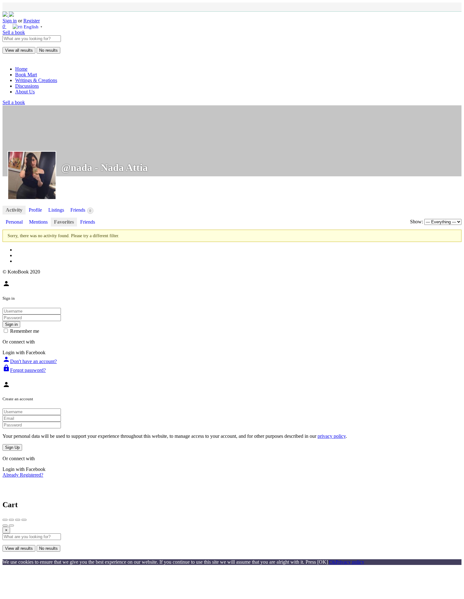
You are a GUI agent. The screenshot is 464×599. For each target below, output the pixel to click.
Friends (80, 210)
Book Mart (26, 74)
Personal (14, 222)
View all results (19, 50)
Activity (14, 210)
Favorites (64, 222)
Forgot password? (24, 370)
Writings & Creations (36, 80)
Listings (56, 210)
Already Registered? (23, 475)
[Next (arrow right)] (11, 525)
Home (21, 69)
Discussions (27, 86)
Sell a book (14, 32)
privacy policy (332, 436)
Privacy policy (350, 562)
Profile (35, 210)
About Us (25, 91)
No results (48, 50)
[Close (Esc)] (5, 520)
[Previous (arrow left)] (5, 525)
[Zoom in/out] (24, 520)
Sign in (10, 20)
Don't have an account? (30, 361)
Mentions (38, 222)
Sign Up (12, 447)
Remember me (24, 331)
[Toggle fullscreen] (17, 520)
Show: (416, 221)
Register (31, 20)
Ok (332, 562)
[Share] (11, 520)
